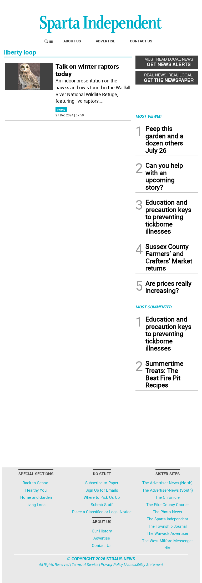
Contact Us (141, 40)
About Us (72, 40)
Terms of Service (85, 564)
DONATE (185, 6)
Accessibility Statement (144, 564)
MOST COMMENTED (153, 306)
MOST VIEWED (148, 116)
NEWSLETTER (156, 6)
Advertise (105, 40)
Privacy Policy (112, 564)
